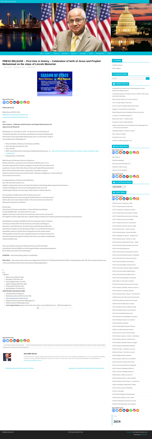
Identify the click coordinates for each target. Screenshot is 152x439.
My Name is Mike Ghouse (119, 167)
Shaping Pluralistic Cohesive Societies (123, 131)
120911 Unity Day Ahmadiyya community (124, 278)
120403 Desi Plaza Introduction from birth (124, 300)
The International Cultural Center (17, 298)
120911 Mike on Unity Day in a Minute (123, 281)
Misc (109, 53)
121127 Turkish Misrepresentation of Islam (124, 213)
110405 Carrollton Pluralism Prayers (123, 329)
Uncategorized (19, 345)
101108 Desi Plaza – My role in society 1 (123, 352)
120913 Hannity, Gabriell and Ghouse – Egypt (125, 242)
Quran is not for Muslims (119, 170)
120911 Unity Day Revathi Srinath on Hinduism (125, 255)
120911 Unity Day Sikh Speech (121, 248)
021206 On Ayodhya (118, 391)
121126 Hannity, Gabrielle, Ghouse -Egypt (124, 226)
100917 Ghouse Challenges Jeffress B (123, 368)
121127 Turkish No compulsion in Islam (123, 209)
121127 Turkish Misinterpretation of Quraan (125, 216)
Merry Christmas (88, 345)
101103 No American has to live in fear (123, 362)
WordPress (143, 434)
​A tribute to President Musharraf (122, 115)
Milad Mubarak (24, 347)
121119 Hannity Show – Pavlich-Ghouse (123, 229)
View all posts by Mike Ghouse (33, 360)
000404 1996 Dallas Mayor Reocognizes (124, 404)
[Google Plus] (139, 1)
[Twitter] (135, 1)
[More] (28, 102)
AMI (45, 345)
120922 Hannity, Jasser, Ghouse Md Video (124, 232)
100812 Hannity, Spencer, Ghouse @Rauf (124, 378)
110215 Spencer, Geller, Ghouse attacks (123, 333)
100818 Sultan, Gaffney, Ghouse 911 (122, 375)
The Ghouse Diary (9, 345)
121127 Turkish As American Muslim (122, 219)
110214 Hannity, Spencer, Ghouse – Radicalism (125, 336)
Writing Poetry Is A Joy (119, 137)
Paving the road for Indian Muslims (122, 122)
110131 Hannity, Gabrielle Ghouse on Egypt (124, 342)
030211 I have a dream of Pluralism (122, 388)
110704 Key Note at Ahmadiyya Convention (124, 316)
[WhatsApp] (148, 1)
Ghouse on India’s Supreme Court (122, 140)
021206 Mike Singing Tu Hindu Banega (123, 394)
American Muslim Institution (34, 345)
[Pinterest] (146, 1)
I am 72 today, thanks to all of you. (122, 102)
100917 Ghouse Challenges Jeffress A (123, 371)
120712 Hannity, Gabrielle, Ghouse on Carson (125, 287)
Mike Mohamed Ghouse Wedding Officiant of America (128, 112)
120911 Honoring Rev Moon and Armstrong (125, 284)
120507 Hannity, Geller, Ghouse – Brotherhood (126, 294)
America (55, 53)
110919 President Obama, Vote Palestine (124, 310)
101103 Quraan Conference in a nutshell (123, 358)
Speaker (47, 53)
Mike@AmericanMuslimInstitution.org (15, 115)
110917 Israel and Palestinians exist (122, 313)
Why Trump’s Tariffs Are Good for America (125, 99)
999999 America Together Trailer (122, 203)
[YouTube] (142, 1)
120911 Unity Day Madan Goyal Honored (123, 265)
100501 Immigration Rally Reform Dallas (124, 384)
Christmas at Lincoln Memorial (63, 345)
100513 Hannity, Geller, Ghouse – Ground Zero (125, 381)
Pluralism (65, 53)
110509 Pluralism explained (120, 323)
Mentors (73, 53)
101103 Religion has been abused (121, 355)
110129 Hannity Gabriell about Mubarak (123, 346)
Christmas (50, 345)
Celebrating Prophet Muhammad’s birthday (19, 368)
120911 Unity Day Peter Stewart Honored (124, 258)
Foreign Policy (100, 53)
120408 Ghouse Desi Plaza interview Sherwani (125, 297)
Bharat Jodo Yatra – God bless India (122, 119)
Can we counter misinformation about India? (125, 106)
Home (41, 53)
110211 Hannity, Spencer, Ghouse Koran (123, 339)
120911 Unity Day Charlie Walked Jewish (123, 271)
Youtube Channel (117, 65)
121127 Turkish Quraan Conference (122, 206)
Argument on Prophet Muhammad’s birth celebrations (86, 368)
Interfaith (83, 53)
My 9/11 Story (116, 157)
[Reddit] (11, 102)
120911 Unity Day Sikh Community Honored (125, 252)
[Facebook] (137, 1)
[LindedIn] (141, 1)
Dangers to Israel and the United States (123, 109)
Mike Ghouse (7, 67)
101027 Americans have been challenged (124, 365)
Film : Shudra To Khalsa (119, 134)
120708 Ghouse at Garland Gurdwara (123, 290)
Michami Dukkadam (118, 160)
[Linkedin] (14, 102)
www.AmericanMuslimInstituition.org (15, 117)
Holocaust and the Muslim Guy (121, 163)
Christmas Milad (77, 345)
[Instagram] (144, 1)
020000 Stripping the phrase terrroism (124, 401)
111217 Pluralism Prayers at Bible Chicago (124, 307)
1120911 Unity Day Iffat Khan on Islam (123, 303)
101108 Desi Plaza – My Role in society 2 (123, 349)
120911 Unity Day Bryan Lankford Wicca (123, 274)
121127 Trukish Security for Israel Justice (124, 222)
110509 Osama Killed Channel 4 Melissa (123, 326)
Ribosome (130, 432)
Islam (90, 53)
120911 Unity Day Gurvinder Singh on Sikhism (125, 268)
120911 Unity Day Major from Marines (123, 261)
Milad (103, 345)
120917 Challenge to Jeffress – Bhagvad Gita (125, 235)
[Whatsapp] (21, 102)
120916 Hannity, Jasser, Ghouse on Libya (124, 239)
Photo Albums (116, 68)
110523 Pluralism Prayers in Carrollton (123, 320)
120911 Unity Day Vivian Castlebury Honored (125, 245)
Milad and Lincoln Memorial (11, 347)
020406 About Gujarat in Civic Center (123, 397)
